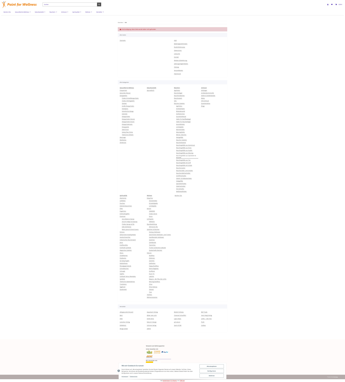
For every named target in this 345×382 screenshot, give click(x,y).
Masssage (123, 137)
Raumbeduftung (152, 224)
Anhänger (204, 90)
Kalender (124, 114)
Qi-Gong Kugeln (124, 261)
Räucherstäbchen (179, 95)
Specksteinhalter (181, 183)
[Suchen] (99, 4)
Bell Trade (204, 312)
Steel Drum (125, 129)
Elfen (121, 208)
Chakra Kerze (153, 214)
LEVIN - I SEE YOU (206, 319)
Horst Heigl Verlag (206, 315)
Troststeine (123, 284)
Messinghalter (180, 132)
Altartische (123, 198)
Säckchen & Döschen (153, 229)
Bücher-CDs (178, 195)
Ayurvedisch (150, 90)
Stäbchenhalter (180, 186)
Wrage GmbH (124, 329)
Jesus (121, 242)
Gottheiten (152, 263)
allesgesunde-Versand (126, 312)
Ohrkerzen (123, 142)
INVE (121, 319)
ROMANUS (123, 325)
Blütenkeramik (180, 111)
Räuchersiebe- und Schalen (184, 170)
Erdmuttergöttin (124, 214)
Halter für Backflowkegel (183, 119)
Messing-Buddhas (154, 281)
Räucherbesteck (181, 142)
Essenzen (122, 216)
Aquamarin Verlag (152, 312)
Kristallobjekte (153, 203)
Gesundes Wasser (125, 93)
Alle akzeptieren (212, 366)
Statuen (149, 253)
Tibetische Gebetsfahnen (127, 281)
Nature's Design (152, 322)
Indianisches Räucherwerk (128, 240)
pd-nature (177, 322)
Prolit (202, 322)
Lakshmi (151, 276)
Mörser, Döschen (181, 135)
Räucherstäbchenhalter (183, 173)
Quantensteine (205, 103)
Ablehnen (212, 375)
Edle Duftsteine (126, 227)
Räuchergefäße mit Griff (183, 163)
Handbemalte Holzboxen (156, 237)
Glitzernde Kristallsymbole (128, 234)
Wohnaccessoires (152, 297)
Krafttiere (152, 271)
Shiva (150, 284)
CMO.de (182, 380)
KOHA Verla (150, 319)
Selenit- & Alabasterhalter (184, 178)
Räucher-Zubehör (179, 103)
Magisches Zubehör (126, 250)
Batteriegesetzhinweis (180, 44)
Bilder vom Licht (152, 315)
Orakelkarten (124, 255)
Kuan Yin (151, 274)
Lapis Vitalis (177, 319)
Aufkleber (123, 201)
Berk (121, 315)
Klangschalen (126, 116)
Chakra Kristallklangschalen (130, 98)
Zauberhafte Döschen (155, 250)
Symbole (122, 279)
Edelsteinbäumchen (126, 206)
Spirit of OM (177, 325)
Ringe (203, 106)
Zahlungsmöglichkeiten (181, 64)
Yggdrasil (122, 287)
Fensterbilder (153, 201)
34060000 (152, 211)
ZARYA (149, 329)
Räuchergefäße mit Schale (184, 165)
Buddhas (151, 255)
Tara (150, 292)
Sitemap (176, 67)
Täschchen (152, 245)
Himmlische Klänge (128, 111)
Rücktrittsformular (179, 47)
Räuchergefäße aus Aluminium (185, 145)
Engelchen (123, 211)
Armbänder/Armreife (207, 93)
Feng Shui (150, 198)
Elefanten (152, 258)
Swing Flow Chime (127, 132)
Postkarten (123, 258)
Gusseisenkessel (181, 116)
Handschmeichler (125, 237)
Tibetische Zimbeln (127, 135)
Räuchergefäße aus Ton (183, 160)
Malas (203, 98)
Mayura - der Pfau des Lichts (157, 279)
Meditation (123, 140)
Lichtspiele (150, 219)
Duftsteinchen (180, 114)
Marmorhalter (180, 129)
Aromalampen (180, 109)
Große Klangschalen (128, 106)
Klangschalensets (127, 124)
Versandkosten (178, 70)
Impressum (177, 74)
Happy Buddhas (154, 266)
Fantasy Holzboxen (154, 232)
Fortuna (122, 232)
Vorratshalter (180, 189)
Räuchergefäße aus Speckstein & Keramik (186, 156)
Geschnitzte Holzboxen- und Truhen (160, 234)
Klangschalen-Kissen (128, 122)
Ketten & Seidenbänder (208, 95)
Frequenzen (123, 90)
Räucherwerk (178, 98)
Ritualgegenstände (125, 266)
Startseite (123, 40)
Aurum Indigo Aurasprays (129, 221)
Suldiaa (203, 325)
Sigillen (122, 274)
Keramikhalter (180, 124)
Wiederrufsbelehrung (180, 60)
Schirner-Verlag (151, 325)
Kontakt (176, 57)
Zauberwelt (123, 289)
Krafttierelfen (124, 245)
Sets (175, 101)
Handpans (125, 109)
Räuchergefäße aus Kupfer (184, 150)
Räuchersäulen (180, 168)
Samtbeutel (152, 242)
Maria (121, 253)
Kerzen (149, 208)
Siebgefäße (179, 181)
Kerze (150, 216)
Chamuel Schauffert (180, 315)
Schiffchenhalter (181, 176)
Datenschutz (178, 50)
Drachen (122, 203)
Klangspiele (125, 127)
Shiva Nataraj (153, 287)
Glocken (124, 103)
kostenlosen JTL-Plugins (170, 380)
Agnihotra (177, 90)
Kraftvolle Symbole (125, 248)
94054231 (152, 221)
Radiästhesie (123, 263)
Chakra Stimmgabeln (128, 101)
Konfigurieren (211, 371)
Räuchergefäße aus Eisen (183, 148)
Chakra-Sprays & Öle (128, 224)
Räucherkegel (178, 93)
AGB (175, 40)
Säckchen (152, 240)
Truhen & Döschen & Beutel (157, 248)
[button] (328, 4)
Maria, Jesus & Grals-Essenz (130, 229)
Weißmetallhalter (181, 191)
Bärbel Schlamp (179, 312)
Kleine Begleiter (154, 268)
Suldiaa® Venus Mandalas (128, 276)
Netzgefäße (179, 137)
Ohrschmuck (205, 101)
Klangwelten (123, 95)
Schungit (122, 271)
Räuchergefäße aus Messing (184, 153)
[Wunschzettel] (332, 4)
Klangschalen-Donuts (128, 119)
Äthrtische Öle (153, 227)
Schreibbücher (124, 268)
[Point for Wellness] (19, 4)
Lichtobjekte (179, 127)
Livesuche (177, 54)
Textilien (149, 295)
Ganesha (151, 261)
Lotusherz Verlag (125, 322)
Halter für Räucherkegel (183, 122)
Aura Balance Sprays (128, 219)
